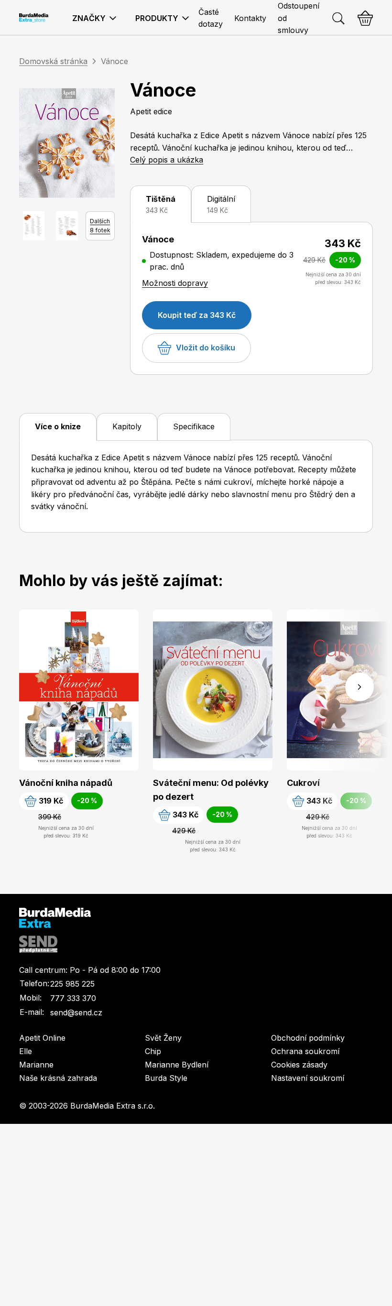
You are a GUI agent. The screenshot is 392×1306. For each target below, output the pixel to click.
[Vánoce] (67, 142)
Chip (153, 1051)
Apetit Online (42, 1038)
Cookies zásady (299, 1064)
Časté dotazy (210, 18)
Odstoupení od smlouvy (298, 18)
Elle (25, 1051)
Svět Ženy (163, 1038)
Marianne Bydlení (176, 1064)
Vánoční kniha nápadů (65, 783)
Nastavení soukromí (307, 1078)
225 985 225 (72, 984)
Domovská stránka (53, 61)
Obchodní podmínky (308, 1038)
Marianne (36, 1064)
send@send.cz (76, 1012)
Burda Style (166, 1078)
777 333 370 (73, 998)
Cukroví (303, 783)
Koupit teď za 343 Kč (197, 315)
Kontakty (250, 18)
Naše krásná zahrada (58, 1078)
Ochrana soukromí (305, 1051)
